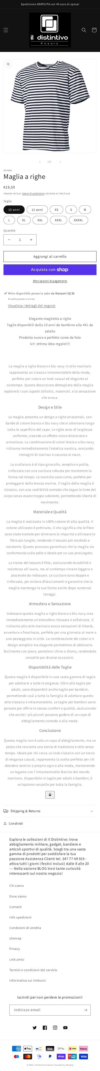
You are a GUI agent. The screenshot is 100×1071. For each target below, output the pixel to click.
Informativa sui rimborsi (27, 980)
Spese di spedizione (33, 193)
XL (24, 220)
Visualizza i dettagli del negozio (32, 306)
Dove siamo (18, 896)
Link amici (16, 959)
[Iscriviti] (85, 1010)
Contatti (15, 907)
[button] (6, 30)
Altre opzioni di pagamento (50, 281)
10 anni (14, 210)
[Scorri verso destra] (60, 162)
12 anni (37, 210)
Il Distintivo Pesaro (43, 1065)
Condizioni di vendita (25, 928)
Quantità (9, 230)
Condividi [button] (16, 823)
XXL (40, 220)
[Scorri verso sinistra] (40, 162)
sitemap (15, 938)
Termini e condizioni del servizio (33, 970)
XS (56, 210)
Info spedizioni (20, 917)
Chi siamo (16, 885)
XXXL (58, 220)
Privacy (14, 949)
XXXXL (78, 220)
